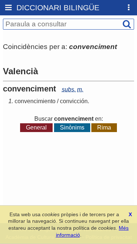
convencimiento (35, 101)
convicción (74, 101)
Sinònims (72, 127)
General (36, 127)
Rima (104, 127)
